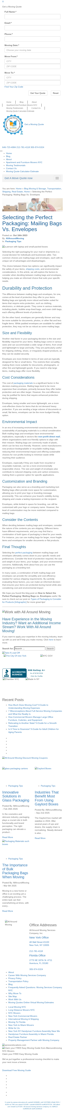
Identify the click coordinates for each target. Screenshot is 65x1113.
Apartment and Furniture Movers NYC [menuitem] (24, 162)
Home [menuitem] (9, 153)
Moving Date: (12, 45)
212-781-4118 (23, 147)
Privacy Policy (14, 978)
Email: (8, 23)
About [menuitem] (9, 159)
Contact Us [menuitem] (11, 168)
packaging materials (23, 383)
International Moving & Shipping (23, 1019)
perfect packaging (23, 552)
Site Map (12, 996)
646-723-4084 (9, 147)
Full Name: (10, 12)
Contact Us (36, 108)
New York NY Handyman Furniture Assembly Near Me (34, 1031)
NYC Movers (14, 1013)
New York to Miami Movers (21, 1025)
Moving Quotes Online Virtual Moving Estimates (31, 1002)
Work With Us (14, 999)
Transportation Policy (18, 981)
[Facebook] (35, 1075)
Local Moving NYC (17, 1007)
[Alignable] (35, 1092)
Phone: (9, 34)
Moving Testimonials (14, 108)
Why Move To (14, 993)
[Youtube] (35, 1081)
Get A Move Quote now (18, 178)
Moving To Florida (16, 1022)
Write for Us (14, 1028)
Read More (7, 837)
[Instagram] (35, 1078)
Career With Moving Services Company (27, 975)
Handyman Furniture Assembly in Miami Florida (31, 1034)
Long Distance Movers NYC (21, 1010)
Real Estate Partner (17, 1037)
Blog (21, 102)
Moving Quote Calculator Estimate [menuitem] (22, 171)
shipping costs (32, 269)
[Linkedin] (35, 1087)
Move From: (11, 56)
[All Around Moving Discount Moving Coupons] (25, 758)
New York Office (39, 937)
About (34, 102)
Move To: (10, 73)
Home (8, 102)
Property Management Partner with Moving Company (33, 1040)
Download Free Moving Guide (16, 1070)
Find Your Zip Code (14, 87)
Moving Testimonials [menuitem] (15, 165)
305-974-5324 (37, 147)
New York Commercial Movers (22, 1016)
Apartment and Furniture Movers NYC (21, 105)
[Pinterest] (35, 1084)
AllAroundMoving (15, 238)
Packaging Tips (13, 241)
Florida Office (37, 955)
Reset (55, 93)
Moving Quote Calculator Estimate (20, 111)
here (51, 639)
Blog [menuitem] (8, 156)
